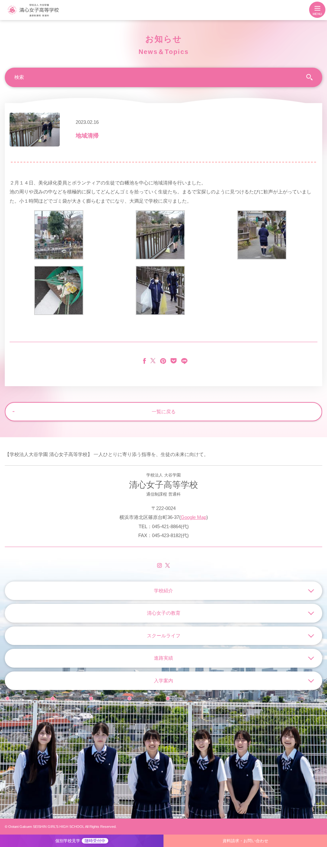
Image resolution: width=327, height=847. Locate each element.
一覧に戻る (164, 411)
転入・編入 (106, 698)
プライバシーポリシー (193, 698)
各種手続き (68, 698)
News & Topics (26, 698)
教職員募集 (144, 698)
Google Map (193, 517)
